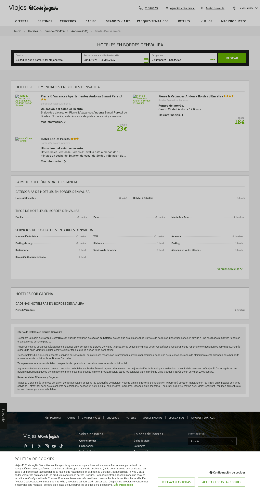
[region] (130, 246)
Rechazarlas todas (176, 482)
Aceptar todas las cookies (221, 482)
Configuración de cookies (229, 472)
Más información (123, 484)
